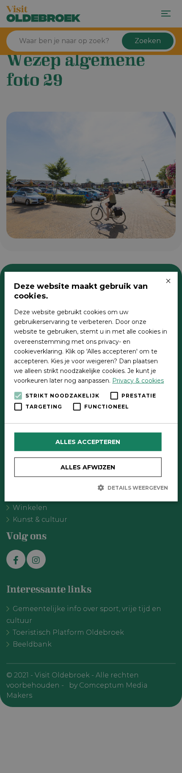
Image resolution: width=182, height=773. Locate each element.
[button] (91, 487)
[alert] (91, 386)
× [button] (168, 281)
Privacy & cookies (138, 380)
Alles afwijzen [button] (88, 467)
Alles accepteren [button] (87, 442)
